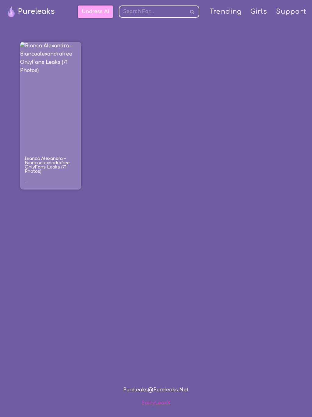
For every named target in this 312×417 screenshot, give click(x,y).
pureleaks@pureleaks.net (156, 390)
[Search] (192, 11)
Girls (259, 11)
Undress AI (95, 11)
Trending (226, 11)
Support (291, 11)
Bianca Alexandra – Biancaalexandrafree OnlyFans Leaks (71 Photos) (47, 165)
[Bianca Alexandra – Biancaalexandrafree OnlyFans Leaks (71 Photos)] (50, 96)
